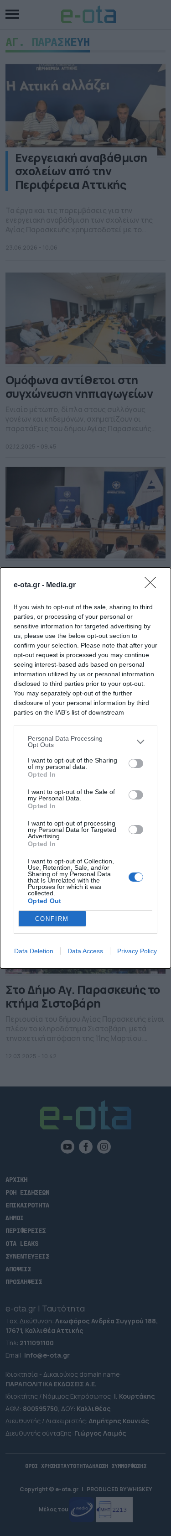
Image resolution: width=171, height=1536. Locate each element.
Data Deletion (33, 951)
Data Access (85, 951)
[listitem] (85, 741)
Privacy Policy (137, 951)
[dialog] (85, 768)
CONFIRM (52, 918)
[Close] (153, 585)
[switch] (136, 763)
